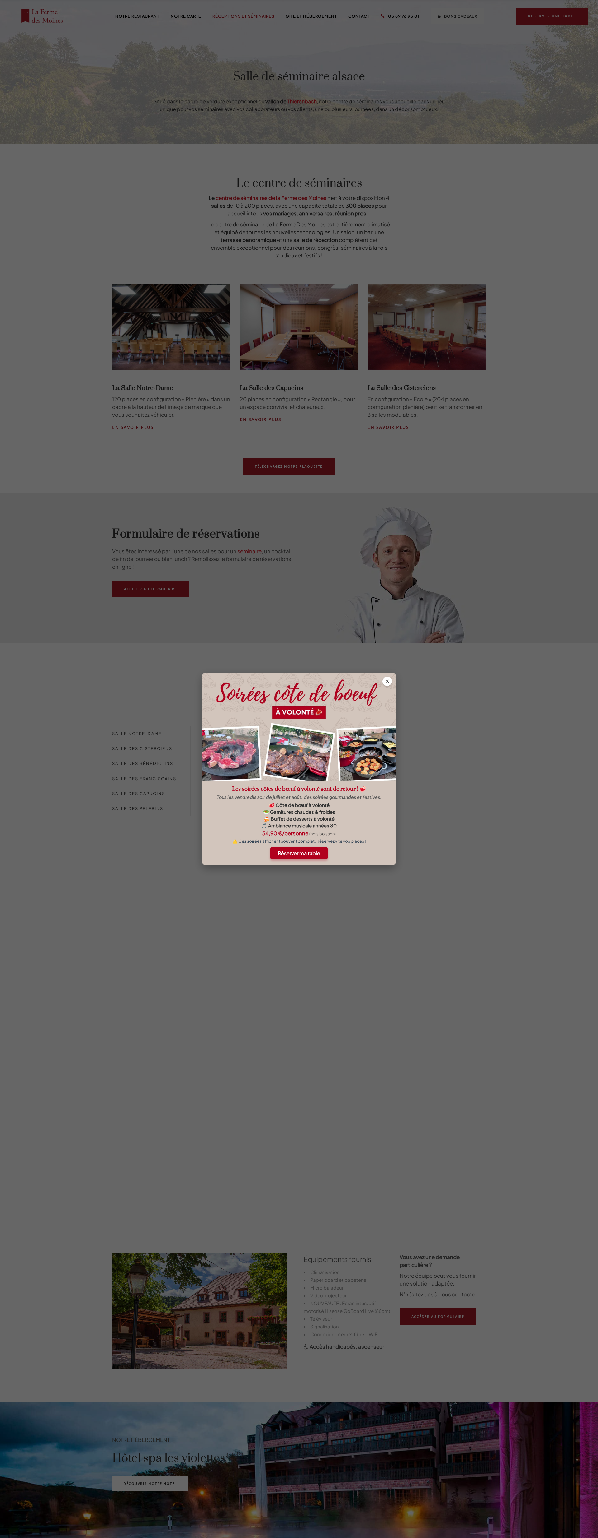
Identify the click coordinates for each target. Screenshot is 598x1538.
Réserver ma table (299, 853)
